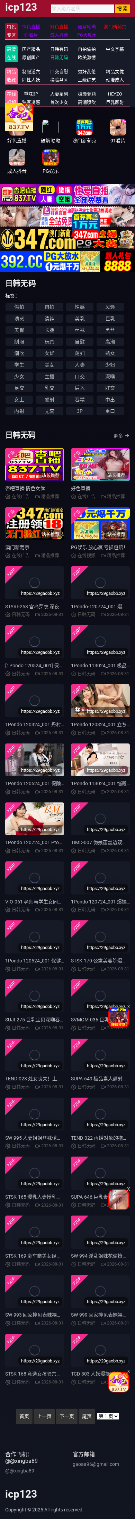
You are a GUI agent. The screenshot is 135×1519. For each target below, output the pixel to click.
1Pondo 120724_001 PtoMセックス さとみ (51, 842)
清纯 (49, 318)
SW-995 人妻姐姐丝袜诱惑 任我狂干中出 (48, 1138)
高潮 (110, 341)
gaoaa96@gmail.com (96, 1464)
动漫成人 (115, 79)
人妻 (79, 365)
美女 (49, 365)
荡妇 (79, 353)
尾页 (87, 1416)
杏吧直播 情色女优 (25, 488)
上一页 (44, 1416)
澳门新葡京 (17, 547)
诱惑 (19, 318)
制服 (19, 341)
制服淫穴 (31, 71)
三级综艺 (87, 79)
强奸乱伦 (87, 71)
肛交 (110, 388)
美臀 (19, 330)
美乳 (79, 318)
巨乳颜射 (115, 102)
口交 (79, 376)
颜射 (49, 399)
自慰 (79, 341)
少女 (19, 376)
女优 (49, 353)
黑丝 (110, 330)
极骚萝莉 (87, 94)
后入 (79, 388)
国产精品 (31, 49)
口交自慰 (59, 71)
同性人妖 (31, 79)
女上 (19, 399)
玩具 (49, 341)
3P (80, 411)
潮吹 (19, 353)
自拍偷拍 (87, 49)
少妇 (110, 365)
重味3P (31, 94)
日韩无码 (59, 57)
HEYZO (115, 94)
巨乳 (110, 318)
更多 (118, 436)
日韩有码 (59, 49)
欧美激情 (87, 57)
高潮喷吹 (87, 102)
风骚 (110, 307)
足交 (19, 388)
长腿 (49, 330)
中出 (110, 399)
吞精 (79, 399)
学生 (19, 365)
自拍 (49, 307)
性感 (79, 307)
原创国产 (31, 57)
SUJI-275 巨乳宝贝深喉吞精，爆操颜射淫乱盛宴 (56, 1019)
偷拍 (19, 307)
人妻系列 (59, 94)
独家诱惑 (31, 102)
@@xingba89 (19, 1470)
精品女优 (115, 71)
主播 (49, 376)
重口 (110, 411)
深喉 (110, 376)
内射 (19, 411)
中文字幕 (115, 49)
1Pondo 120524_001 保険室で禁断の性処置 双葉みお (62, 783)
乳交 (49, 388)
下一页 (67, 1416)
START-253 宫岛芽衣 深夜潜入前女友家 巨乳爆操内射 (61, 606)
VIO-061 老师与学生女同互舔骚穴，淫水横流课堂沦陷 (63, 902)
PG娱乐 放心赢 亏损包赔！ (99, 547)
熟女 (110, 353)
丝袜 (79, 330)
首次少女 (59, 102)
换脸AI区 (59, 79)
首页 (24, 1416)
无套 (49, 411)
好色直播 (80, 488)
